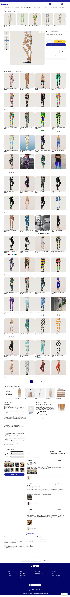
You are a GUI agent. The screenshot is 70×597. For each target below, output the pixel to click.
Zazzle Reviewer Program (31, 488)
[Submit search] (50, 4)
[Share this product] (40, 32)
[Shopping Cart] (67, 4)
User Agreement (40, 593)
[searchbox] (30, 4)
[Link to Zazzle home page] (5, 4)
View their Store (42, 417)
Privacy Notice (46, 593)
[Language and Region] (62, 4)
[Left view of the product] (27, 48)
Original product (33, 477)
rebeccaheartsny (57, 37)
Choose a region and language (34, 583)
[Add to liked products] (43, 32)
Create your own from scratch (31, 413)
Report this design (61, 412)
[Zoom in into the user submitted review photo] (6, 464)
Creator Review (29, 464)
